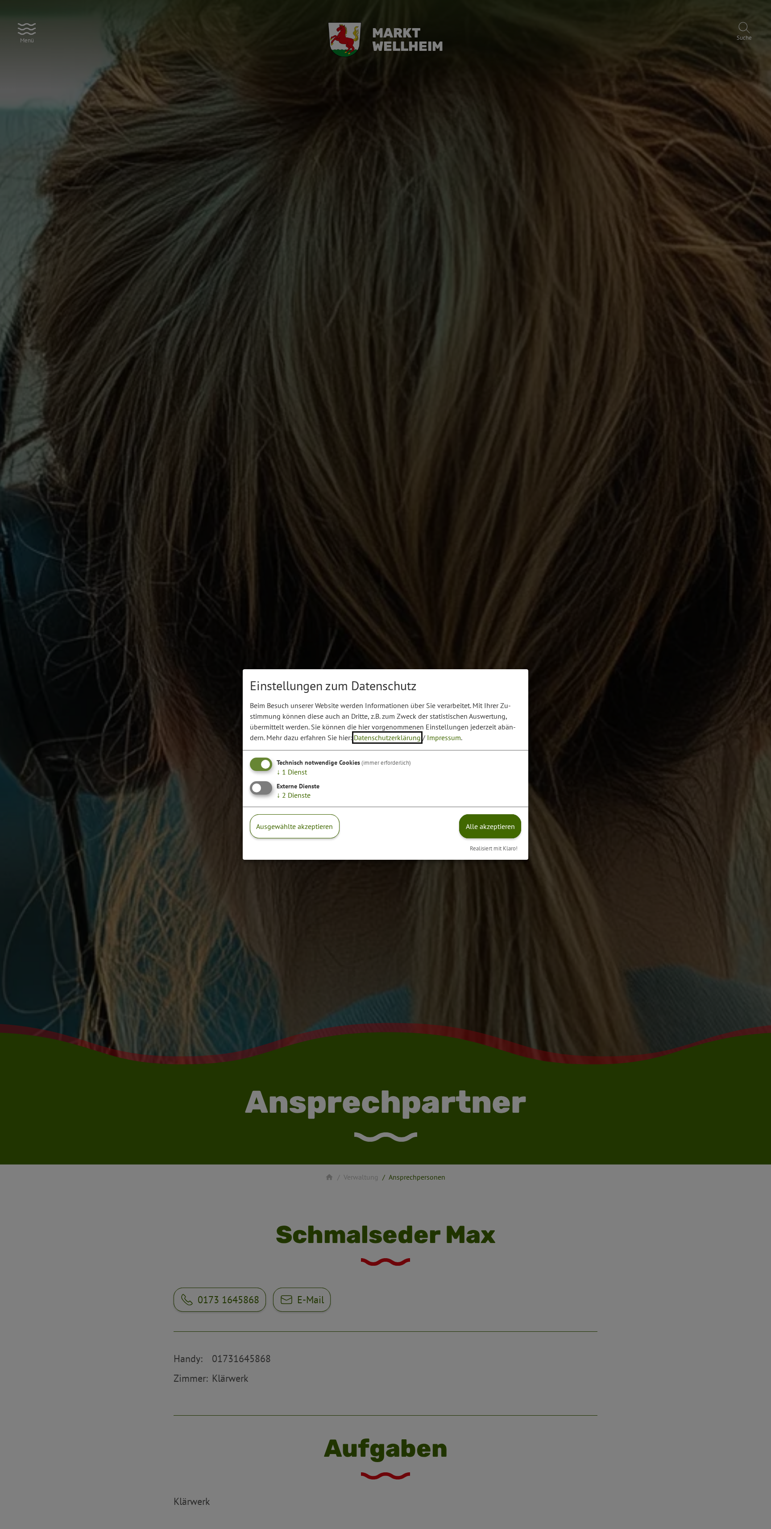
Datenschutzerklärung (387, 737)
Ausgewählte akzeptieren (294, 826)
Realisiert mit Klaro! (494, 848)
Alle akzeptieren (490, 826)
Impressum (444, 737)
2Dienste (294, 795)
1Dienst (292, 771)
